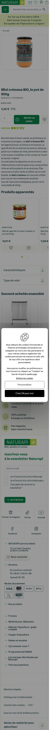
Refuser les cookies (24, 378)
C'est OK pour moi (24, 393)
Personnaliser (25, 384)
